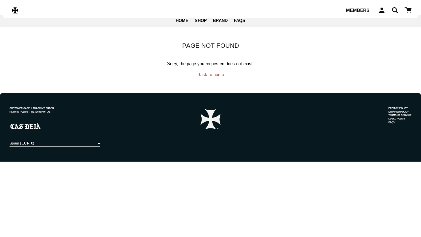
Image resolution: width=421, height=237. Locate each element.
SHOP (201, 20)
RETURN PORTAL (40, 111)
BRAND (220, 20)
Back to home (210, 74)
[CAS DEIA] (15, 10)
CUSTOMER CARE (20, 108)
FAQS (239, 20)
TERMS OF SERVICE (399, 115)
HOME (182, 20)
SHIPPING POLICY (398, 111)
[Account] (380, 10)
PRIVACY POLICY (398, 108)
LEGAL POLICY (396, 118)
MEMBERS (357, 10)
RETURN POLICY (19, 111)
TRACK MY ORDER (43, 108)
